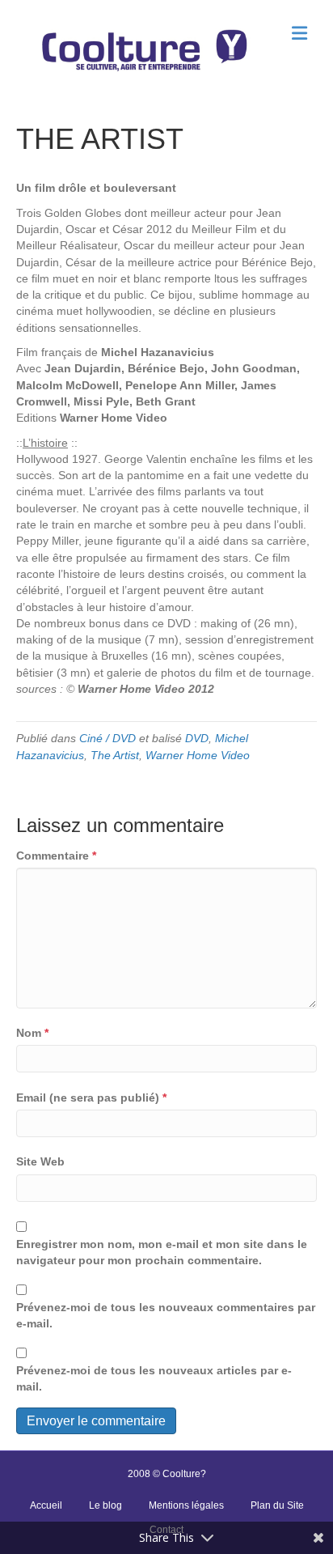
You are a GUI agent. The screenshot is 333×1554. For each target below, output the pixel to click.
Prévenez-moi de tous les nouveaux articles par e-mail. (154, 1378)
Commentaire (56, 855)
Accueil (46, 1505)
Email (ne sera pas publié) (91, 1097)
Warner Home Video (197, 755)
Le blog (105, 1505)
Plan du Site (277, 1505)
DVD (197, 738)
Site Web (40, 1161)
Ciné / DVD (107, 738)
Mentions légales (186, 1505)
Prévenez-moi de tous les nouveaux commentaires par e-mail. (165, 1315)
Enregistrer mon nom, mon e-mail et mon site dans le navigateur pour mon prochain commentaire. (161, 1252)
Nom (32, 1032)
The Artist (115, 755)
